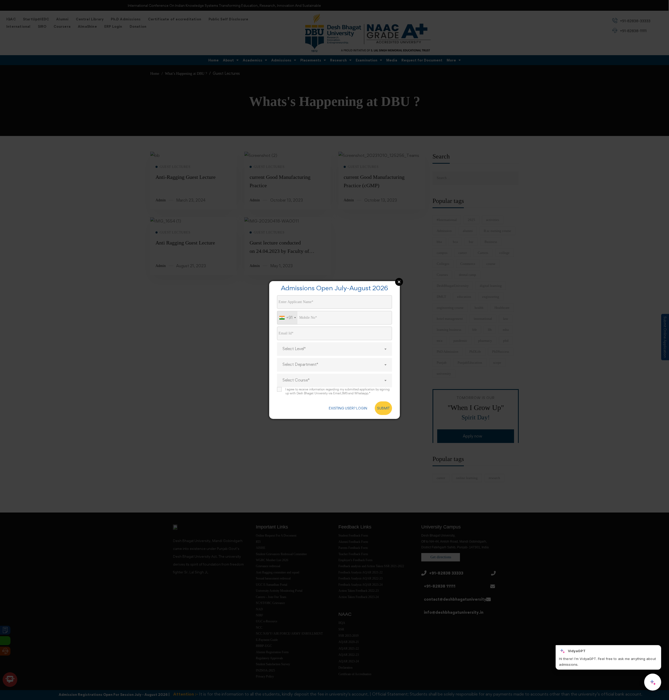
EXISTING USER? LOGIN (348, 408)
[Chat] (652, 682)
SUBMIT (383, 408)
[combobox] (287, 317)
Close (399, 282)
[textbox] (334, 349)
